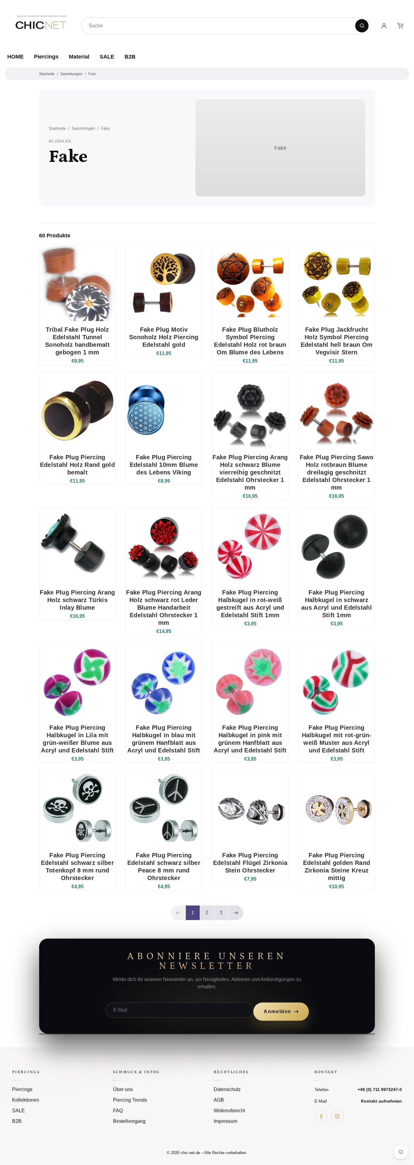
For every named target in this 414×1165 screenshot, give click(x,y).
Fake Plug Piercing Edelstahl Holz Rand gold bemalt (77, 465)
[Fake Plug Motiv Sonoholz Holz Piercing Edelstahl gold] (164, 283)
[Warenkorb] (400, 25)
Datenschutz (227, 1089)
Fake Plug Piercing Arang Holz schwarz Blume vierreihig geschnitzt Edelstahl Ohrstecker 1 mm (250, 472)
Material (79, 57)
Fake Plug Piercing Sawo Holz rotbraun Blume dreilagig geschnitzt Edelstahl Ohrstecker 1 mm (337, 472)
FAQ (118, 1110)
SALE (107, 57)
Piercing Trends (130, 1100)
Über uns (123, 1089)
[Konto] (384, 25)
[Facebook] (321, 1116)
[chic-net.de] (40, 24)
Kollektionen (25, 1100)
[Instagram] (337, 1116)
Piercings (46, 57)
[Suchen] (362, 25)
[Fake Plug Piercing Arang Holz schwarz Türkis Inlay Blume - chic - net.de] (77, 546)
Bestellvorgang (129, 1121)
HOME (15, 57)
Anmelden (277, 1011)
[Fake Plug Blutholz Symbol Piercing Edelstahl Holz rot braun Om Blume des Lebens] (250, 283)
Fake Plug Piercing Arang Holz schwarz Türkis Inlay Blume (77, 600)
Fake (92, 74)
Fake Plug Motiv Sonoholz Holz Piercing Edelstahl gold (164, 337)
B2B (130, 57)
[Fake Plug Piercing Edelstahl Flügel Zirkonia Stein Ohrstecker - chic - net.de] (250, 809)
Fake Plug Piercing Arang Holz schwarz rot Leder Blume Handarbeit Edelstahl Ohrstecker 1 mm (163, 607)
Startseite (47, 74)
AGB (219, 1100)
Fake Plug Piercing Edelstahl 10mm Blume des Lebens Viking (164, 465)
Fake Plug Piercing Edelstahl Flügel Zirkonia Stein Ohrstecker (250, 863)
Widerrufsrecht (229, 1110)
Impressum (225, 1121)
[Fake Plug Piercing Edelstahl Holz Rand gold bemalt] (77, 411)
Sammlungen (71, 74)
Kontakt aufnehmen (381, 1101)
